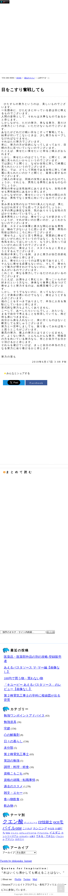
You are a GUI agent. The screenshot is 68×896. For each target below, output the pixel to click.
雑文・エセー (13, 793)
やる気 (51, 828)
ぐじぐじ (14, 833)
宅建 (7, 728)
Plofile (18, 879)
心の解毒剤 (12, 735)
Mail (35, 879)
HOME (18, 78)
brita (8, 833)
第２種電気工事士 (16, 754)
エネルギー (24, 836)
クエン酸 (13, 821)
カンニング (40, 828)
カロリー (19, 839)
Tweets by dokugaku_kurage (16, 860)
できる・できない (45, 836)
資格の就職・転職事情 (19, 780)
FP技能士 (45, 822)
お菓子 (32, 836)
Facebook (36, 383)
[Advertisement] (34, 38)
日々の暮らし (13, 741)
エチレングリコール (27, 833)
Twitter (27, 879)
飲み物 (8, 805)
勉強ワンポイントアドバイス (24, 715)
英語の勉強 (12, 760)
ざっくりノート (30, 823)
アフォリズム (43, 833)
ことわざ (27, 828)
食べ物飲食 (12, 799)
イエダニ (55, 832)
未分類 (8, 747)
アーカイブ (9, 852)
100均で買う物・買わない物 (23, 678)
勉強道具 (10, 722)
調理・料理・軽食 (16, 767)
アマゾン (9, 839)
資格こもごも (13, 773)
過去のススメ (29, 78)
